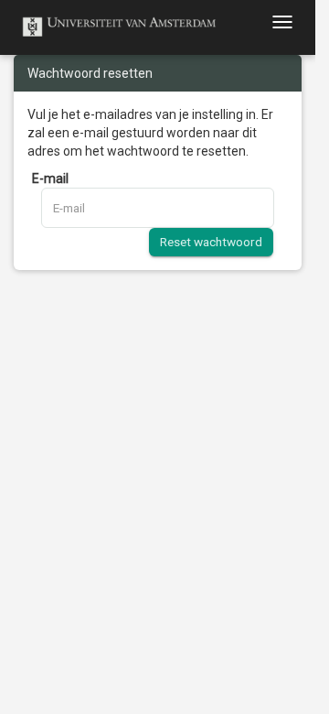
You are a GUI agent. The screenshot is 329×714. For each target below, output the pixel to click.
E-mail (50, 178)
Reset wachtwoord (211, 241)
